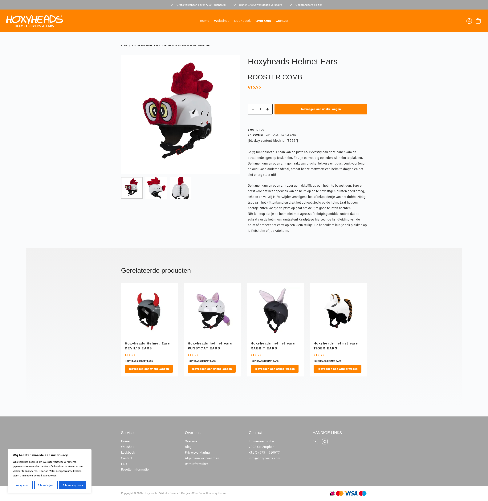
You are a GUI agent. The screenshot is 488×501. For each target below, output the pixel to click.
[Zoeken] (460, 21)
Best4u (222, 493)
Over (188, 441)
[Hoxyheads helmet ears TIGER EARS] (338, 311)
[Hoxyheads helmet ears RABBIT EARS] (275, 311)
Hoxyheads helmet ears (280, 134)
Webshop (222, 21)
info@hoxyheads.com (264, 458)
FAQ (124, 464)
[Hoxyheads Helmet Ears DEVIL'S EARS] (149, 311)
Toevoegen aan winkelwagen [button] (149, 369)
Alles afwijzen (46, 485)
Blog (188, 447)
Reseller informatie (135, 469)
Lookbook (242, 21)
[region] (50, 471)
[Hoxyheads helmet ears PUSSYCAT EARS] (212, 311)
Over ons (263, 21)
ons (194, 441)
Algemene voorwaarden (202, 458)
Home (204, 21)
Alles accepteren (73, 485)
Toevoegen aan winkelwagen (321, 109)
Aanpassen (22, 485)
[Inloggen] (468, 21)
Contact (282, 21)
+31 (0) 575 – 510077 (264, 452)
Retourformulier (196, 464)
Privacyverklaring (197, 452)
